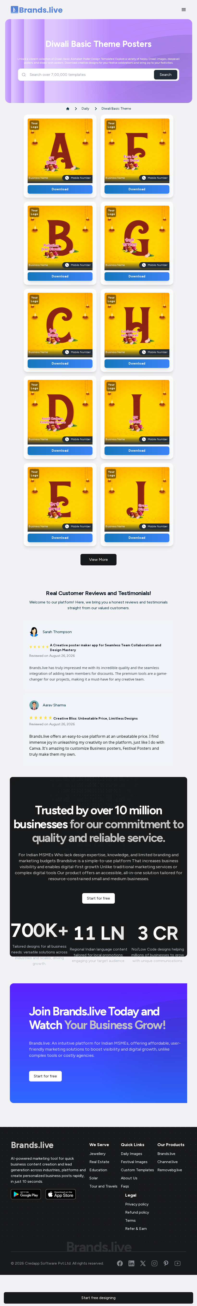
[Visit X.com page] (146, 1263)
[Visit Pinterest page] (169, 1263)
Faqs (125, 1186)
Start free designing (98, 1297)
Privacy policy (136, 1204)
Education (98, 1170)
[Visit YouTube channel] (180, 1263)
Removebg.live (169, 1170)
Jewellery (97, 1153)
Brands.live (32, 1145)
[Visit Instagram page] (157, 1263)
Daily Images (131, 1153)
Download (60, 189)
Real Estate (99, 1162)
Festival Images (134, 1162)
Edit (50, 149)
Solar (93, 1178)
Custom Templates (137, 1170)
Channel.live (167, 1162)
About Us (129, 1178)
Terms (130, 1220)
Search (166, 74)
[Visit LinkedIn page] (134, 1263)
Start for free (98, 898)
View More (98, 559)
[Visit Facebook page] (123, 1263)
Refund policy (137, 1212)
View (68, 149)
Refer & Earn (136, 1228)
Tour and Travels (103, 1186)
